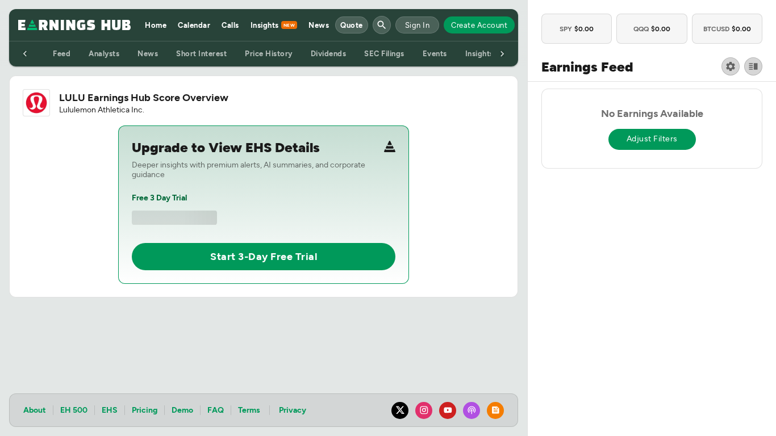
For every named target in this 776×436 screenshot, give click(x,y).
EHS (110, 410)
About (34, 410)
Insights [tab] (479, 53)
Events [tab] (435, 53)
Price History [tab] (269, 53)
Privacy (292, 410)
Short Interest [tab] (201, 53)
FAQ (215, 410)
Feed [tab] (61, 53)
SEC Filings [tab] (384, 53)
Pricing (144, 410)
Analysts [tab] (104, 53)
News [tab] (147, 53)
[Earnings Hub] (74, 25)
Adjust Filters (652, 139)
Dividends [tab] (329, 53)
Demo (182, 410)
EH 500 (73, 410)
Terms (249, 410)
